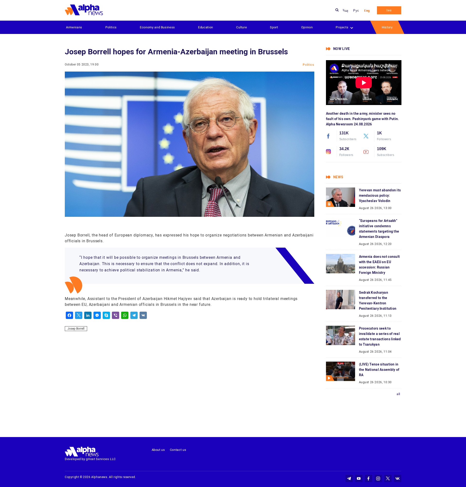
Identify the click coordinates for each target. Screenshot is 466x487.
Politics (111, 27)
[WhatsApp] (124, 315)
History (387, 27)
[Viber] (115, 315)
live (389, 10)
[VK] (143, 315)
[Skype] (106, 315)
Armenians (74, 27)
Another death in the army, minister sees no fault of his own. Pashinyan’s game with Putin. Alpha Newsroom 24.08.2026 (362, 119)
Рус (356, 10)
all (398, 394)
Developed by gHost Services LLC (90, 459)
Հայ (345, 10)
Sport (274, 27)
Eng (367, 10)
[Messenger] (97, 315)
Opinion (307, 27)
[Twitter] (78, 315)
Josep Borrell (75, 328)
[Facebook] (69, 315)
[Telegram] (134, 315)
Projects (342, 27)
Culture (241, 27)
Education (205, 27)
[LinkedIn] (87, 315)
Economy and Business (157, 27)
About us (158, 450)
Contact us (178, 450)
